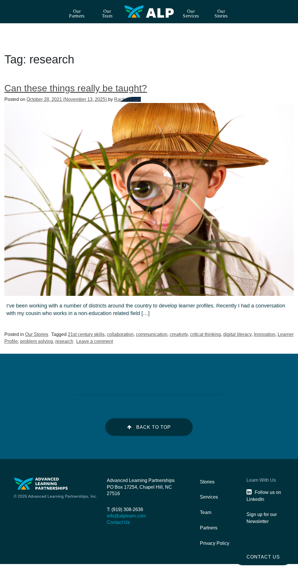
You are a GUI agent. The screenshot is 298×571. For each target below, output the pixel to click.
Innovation (264, 334)
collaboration (120, 334)
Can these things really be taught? (75, 88)
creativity (179, 334)
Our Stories (221, 13)
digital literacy (237, 334)
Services (209, 496)
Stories (207, 481)
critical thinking (205, 334)
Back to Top (153, 427)
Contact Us (263, 556)
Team (205, 512)
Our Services (191, 13)
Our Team (107, 13)
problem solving (36, 341)
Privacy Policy (214, 543)
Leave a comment (94, 341)
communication (151, 334)
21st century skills (86, 334)
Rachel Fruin (127, 99)
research (64, 341)
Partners (208, 527)
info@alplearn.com (126, 515)
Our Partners (76, 13)
